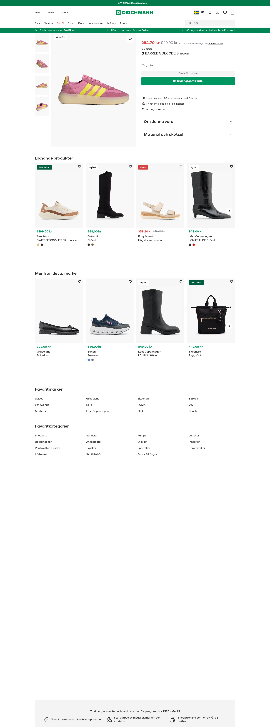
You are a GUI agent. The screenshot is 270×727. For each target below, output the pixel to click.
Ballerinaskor (43, 442)
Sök (196, 23)
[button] (93, 90)
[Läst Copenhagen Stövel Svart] (211, 210)
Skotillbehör (94, 454)
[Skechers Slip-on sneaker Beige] (59, 210)
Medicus (40, 411)
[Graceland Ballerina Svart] (59, 326)
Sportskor (144, 448)
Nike (89, 405)
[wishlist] (225, 12)
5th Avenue (42, 405)
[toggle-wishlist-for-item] (130, 39)
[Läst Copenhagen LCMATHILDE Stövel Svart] (190, 245)
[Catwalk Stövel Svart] (110, 210)
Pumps (142, 435)
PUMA (141, 405)
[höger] (229, 211)
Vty (191, 405)
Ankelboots (93, 442)
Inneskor (194, 442)
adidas (146, 48)
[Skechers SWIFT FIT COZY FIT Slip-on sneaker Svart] (42, 245)
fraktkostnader (215, 43)
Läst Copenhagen (97, 411)
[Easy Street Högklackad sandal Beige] (160, 210)
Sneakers (41, 435)
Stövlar (142, 442)
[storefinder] (210, 12)
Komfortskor (197, 448)
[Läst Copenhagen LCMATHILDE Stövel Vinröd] (194, 245)
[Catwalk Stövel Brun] (92, 245)
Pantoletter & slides (47, 448)
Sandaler (92, 435)
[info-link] (150, 3)
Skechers (144, 398)
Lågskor (194, 435)
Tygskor (91, 448)
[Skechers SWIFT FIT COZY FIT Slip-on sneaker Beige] (38, 245)
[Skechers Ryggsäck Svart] (211, 326)
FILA (140, 411)
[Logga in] (217, 12)
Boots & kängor (147, 454)
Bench (193, 411)
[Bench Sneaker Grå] (92, 360)
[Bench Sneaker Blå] (110, 326)
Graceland (92, 398)
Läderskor (41, 454)
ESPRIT (193, 398)
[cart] (232, 12)
